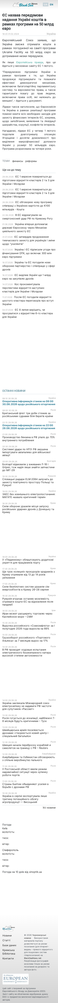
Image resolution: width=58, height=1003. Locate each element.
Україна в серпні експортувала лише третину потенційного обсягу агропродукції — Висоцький (24, 798)
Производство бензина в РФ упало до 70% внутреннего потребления (28, 439)
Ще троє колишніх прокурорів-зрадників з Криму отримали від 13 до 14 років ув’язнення (28, 574)
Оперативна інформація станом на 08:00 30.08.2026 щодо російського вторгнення (28, 403)
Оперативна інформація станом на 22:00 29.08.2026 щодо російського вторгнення (28, 427)
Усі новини (49, 807)
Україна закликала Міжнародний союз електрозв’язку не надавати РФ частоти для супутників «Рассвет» (26, 705)
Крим (53, 503)
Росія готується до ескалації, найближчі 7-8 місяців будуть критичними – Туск (28, 720)
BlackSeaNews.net (32, 958)
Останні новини (13, 390)
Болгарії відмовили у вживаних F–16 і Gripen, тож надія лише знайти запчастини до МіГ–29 (28, 467)
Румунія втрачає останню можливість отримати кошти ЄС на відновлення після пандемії (27, 601)
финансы (17, 161)
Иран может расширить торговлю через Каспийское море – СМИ (27, 615)
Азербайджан (49, 754)
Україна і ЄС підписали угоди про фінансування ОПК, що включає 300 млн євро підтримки (29, 253)
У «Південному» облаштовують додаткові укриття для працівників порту (28, 561)
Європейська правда (29, 62)
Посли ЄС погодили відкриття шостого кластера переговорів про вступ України (28, 300)
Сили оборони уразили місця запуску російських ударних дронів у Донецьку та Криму (28, 509)
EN (51, 4)
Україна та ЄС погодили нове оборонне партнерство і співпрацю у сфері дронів (28, 266)
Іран (54, 610)
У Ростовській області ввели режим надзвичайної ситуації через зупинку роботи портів (25, 771)
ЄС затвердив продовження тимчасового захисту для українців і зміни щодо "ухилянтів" (28, 240)
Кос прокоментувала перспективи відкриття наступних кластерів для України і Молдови (23, 288)
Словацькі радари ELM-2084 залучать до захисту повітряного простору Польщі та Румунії (28, 482)
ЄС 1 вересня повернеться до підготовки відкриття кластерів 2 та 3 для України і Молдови (28, 180)
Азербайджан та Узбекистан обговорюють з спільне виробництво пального (28, 759)
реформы (31, 161)
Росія (53, 410)
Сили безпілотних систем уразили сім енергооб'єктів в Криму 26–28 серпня (25, 588)
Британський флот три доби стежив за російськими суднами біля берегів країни (27, 415)
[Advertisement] (29, 353)
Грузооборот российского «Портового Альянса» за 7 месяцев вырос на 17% (26, 639)
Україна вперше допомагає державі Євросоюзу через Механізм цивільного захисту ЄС (25, 228)
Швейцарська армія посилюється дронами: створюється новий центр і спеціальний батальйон (25, 732)
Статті (6, 940)
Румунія (52, 476)
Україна (51, 33)
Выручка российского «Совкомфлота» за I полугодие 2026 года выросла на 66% (28, 627)
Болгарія (51, 461)
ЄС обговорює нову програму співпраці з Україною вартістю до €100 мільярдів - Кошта (27, 206)
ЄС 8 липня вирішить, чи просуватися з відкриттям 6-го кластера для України (27, 313)
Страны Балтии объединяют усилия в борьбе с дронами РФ (25, 785)
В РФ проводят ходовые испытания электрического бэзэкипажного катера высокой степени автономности (26, 652)
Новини (7, 935)
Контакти (8, 958)
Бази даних (9, 945)
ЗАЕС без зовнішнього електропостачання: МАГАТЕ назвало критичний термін (28, 496)
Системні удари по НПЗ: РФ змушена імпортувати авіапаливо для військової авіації (26, 452)
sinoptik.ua (35, 871)
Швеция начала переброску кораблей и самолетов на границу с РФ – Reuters (26, 746)
